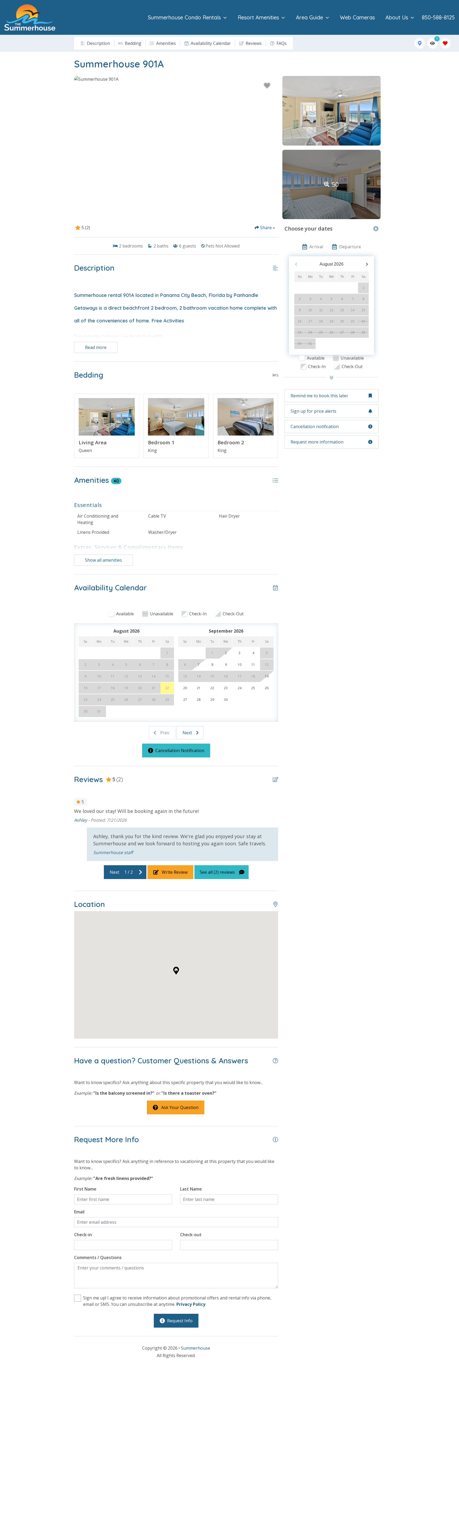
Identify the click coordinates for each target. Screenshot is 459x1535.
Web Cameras (357, 17)
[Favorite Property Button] (267, 85)
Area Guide (309, 17)
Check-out (191, 1235)
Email (79, 1212)
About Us (396, 17)
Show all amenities (103, 560)
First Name (85, 1189)
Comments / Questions (98, 1257)
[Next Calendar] (367, 264)
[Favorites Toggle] (445, 43)
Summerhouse (195, 1348)
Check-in (83, 1235)
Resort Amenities (258, 17)
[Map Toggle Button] (419, 43)
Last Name (191, 1189)
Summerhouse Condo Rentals (184, 17)
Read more (96, 347)
